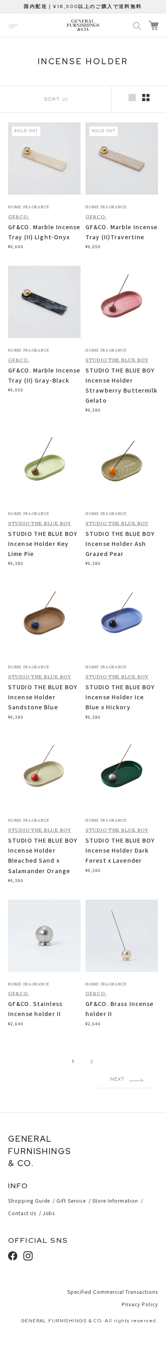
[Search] (137, 25)
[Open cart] (153, 25)
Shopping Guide (29, 1200)
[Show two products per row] (145, 97)
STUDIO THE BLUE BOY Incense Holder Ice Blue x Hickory (120, 697)
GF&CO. (18, 217)
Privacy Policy (140, 1304)
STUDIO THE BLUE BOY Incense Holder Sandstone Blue (42, 697)
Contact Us (22, 1213)
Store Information (115, 1200)
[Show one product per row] (132, 97)
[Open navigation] (13, 25)
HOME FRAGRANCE (29, 207)
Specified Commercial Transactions (112, 1291)
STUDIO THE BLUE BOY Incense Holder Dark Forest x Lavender (120, 850)
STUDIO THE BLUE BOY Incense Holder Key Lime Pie (42, 543)
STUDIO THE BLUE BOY (117, 360)
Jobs (49, 1213)
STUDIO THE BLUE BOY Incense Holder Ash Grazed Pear (120, 543)
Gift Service (71, 1200)
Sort (53, 99)
